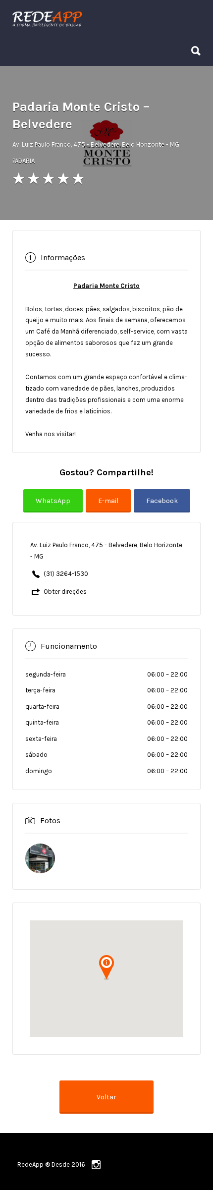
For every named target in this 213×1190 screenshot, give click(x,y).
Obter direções (65, 591)
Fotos (50, 820)
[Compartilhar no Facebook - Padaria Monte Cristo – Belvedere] (162, 507)
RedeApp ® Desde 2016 (51, 1164)
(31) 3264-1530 (66, 573)
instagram (96, 1165)
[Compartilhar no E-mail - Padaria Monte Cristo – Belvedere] (110, 507)
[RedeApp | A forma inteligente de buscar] (104, 18)
